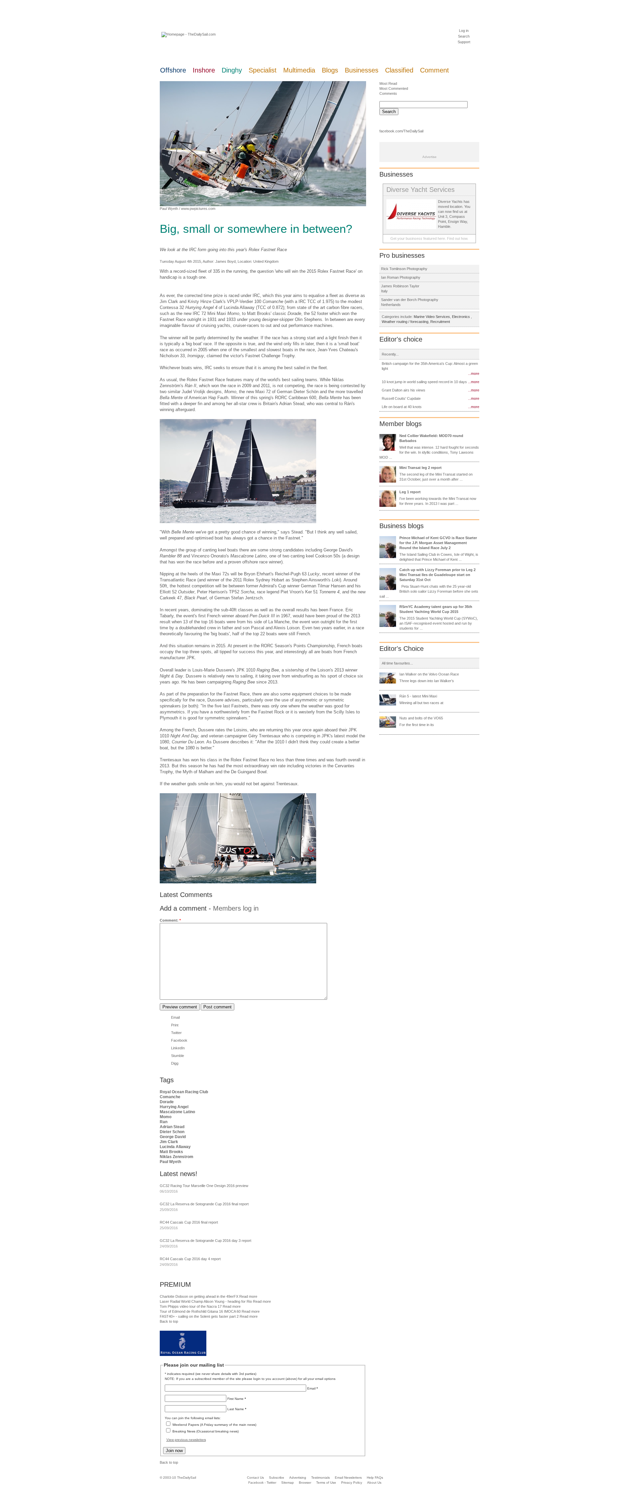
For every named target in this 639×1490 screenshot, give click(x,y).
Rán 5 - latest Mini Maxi (418, 696)
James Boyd (225, 261)
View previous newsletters (186, 1439)
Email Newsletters (349, 1477)
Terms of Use (326, 1482)
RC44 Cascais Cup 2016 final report (189, 1222)
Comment (434, 70)
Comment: (170, 920)
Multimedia (299, 70)
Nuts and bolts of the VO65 (421, 718)
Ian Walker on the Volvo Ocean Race (429, 674)
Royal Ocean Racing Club (184, 1092)
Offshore (173, 70)
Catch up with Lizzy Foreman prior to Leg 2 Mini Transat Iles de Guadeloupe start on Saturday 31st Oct (437, 575)
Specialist (263, 70)
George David (173, 1136)
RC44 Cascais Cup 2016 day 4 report (190, 1259)
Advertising (297, 1477)
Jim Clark (169, 1141)
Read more (248, 1296)
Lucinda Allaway (175, 1146)
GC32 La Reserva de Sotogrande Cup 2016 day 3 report (205, 1241)
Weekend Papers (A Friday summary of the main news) (214, 1424)
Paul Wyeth (169, 209)
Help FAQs (375, 1477)
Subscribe (276, 1477)
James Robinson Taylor (400, 286)
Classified (399, 70)
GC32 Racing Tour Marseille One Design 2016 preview (204, 1186)
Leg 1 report (410, 492)
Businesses (361, 70)
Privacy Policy (351, 1482)
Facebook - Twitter (262, 1482)
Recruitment (440, 322)
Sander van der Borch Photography (409, 300)
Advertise (429, 157)
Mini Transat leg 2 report (420, 468)
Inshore (204, 70)
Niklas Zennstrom (176, 1156)
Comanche (170, 1097)
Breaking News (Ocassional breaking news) (205, 1431)
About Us (374, 1482)
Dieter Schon (172, 1131)
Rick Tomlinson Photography (404, 269)
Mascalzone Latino (177, 1112)
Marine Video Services (432, 317)
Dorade (167, 1102)
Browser (305, 1482)
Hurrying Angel (174, 1107)
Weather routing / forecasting (405, 322)
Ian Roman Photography (400, 277)
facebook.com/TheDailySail (401, 131)
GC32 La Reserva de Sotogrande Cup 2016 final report (204, 1204)
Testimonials (320, 1477)
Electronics (461, 317)
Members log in (236, 908)
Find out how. (457, 238)
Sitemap (287, 1482)
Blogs (330, 70)
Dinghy (232, 70)
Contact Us (255, 1477)
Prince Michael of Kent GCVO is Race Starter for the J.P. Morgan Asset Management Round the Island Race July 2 (438, 543)
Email (175, 1017)
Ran (163, 1121)
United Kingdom (266, 261)
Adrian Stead (172, 1126)
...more (473, 373)
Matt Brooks (171, 1151)
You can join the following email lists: (193, 1418)
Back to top (169, 1321)
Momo (165, 1117)
